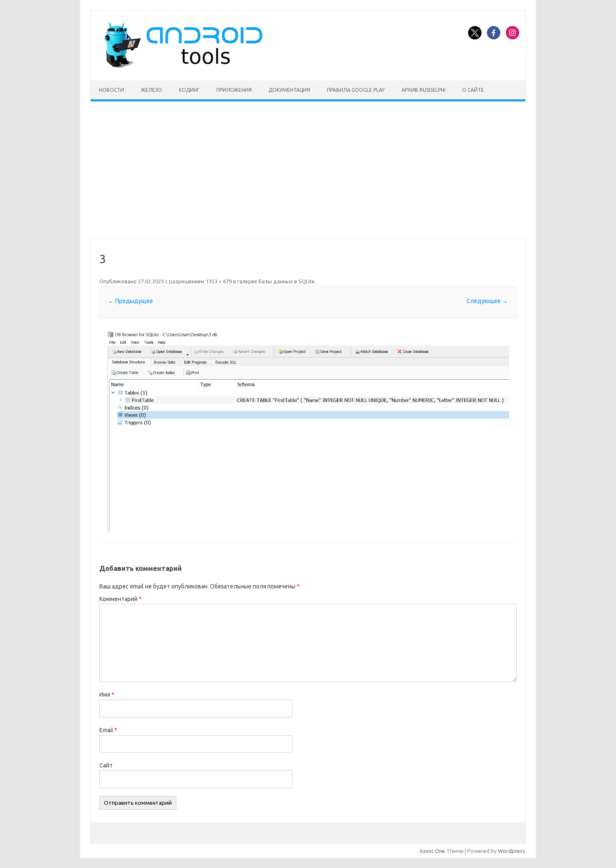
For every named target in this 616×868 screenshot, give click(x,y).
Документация (289, 90)
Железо (151, 90)
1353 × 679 (219, 281)
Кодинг (189, 90)
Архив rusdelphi (423, 90)
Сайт (106, 765)
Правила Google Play (356, 90)
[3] (308, 431)
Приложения (234, 90)
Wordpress (511, 851)
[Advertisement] (308, 170)
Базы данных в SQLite (287, 281)
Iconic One (432, 851)
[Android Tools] (183, 66)
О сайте (473, 90)
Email (108, 730)
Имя (106, 694)
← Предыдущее (130, 301)
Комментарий (120, 599)
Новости (111, 90)
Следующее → (487, 301)
